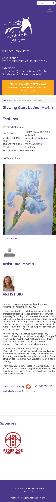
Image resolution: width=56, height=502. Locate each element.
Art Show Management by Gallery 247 (28, 497)
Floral (27, 141)
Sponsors (8, 423)
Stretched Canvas (39, 137)
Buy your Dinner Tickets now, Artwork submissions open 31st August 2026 (28, 87)
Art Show (13, 100)
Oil (26, 137)
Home (4, 100)
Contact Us (28, 491)
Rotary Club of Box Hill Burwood (29, 488)
